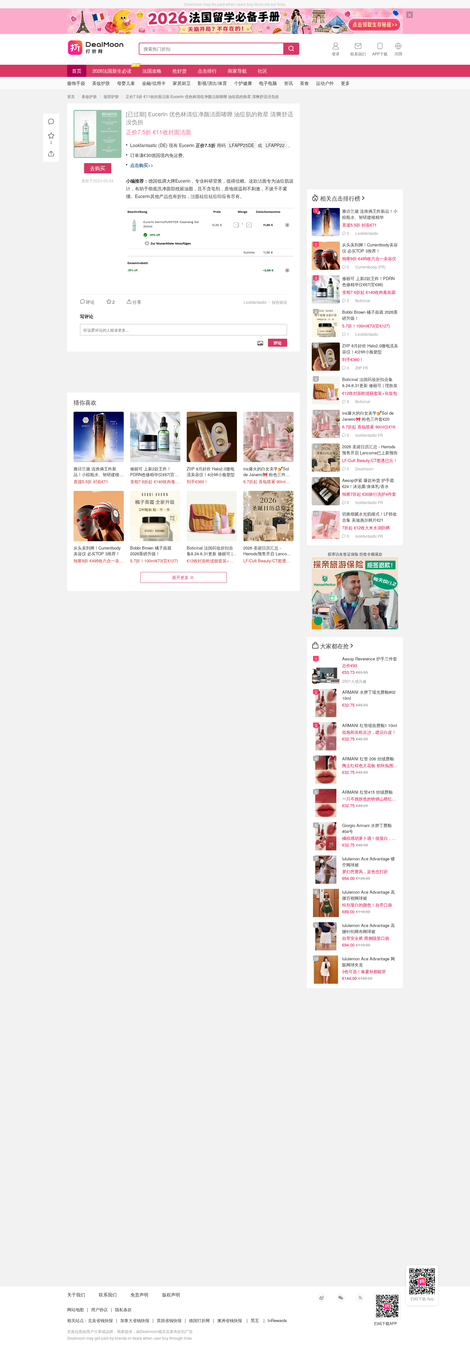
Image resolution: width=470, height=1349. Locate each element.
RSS (359, 1298)
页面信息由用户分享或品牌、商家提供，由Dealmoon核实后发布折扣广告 (130, 1331)
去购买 (97, 168)
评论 (277, 343)
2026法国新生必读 (111, 70)
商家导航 (237, 70)
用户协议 (99, 1309)
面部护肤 (111, 96)
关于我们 (76, 1294)
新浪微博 (321, 1298)
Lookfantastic (255, 302)
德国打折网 (199, 1320)
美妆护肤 (89, 96)
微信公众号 (340, 1298)
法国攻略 (151, 70)
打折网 (95, 47)
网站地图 (75, 1309)
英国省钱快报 (169, 1320)
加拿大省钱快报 (134, 1320)
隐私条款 (123, 1309)
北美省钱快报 (100, 1320)
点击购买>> (141, 165)
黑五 (255, 1320)
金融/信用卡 (154, 83)
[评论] (51, 122)
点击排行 (207, 70)
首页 (77, 70)
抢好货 (179, 70)
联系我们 (108, 1294)
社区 (262, 70)
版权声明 (171, 1294)
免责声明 (139, 1294)
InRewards (277, 1320)
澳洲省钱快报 (229, 1320)
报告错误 (279, 302)
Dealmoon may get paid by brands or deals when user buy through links (129, 1338)
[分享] (51, 154)
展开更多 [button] (180, 577)
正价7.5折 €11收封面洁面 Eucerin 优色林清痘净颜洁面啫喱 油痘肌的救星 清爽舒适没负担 (202, 96)
